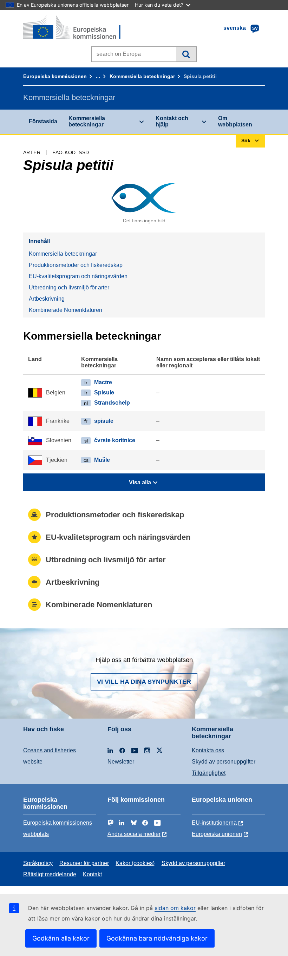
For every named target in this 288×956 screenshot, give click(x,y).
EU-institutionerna (214, 823)
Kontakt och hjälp (172, 121)
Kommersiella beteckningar (142, 76)
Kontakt (92, 874)
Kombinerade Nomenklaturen (65, 310)
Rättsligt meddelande (49, 874)
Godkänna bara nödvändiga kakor (157, 938)
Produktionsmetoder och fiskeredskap (76, 265)
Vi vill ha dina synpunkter (144, 681)
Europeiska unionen (217, 834)
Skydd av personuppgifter (223, 762)
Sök (186, 54)
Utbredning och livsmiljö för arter (69, 287)
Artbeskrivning (47, 299)
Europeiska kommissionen (55, 76)
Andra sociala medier (134, 834)
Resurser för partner (84, 863)
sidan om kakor (175, 907)
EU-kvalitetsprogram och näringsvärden (78, 276)
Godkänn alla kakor (61, 938)
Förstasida (43, 121)
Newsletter (120, 762)
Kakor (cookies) (135, 863)
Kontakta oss (208, 750)
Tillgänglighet (208, 773)
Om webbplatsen (235, 121)
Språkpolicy (38, 863)
